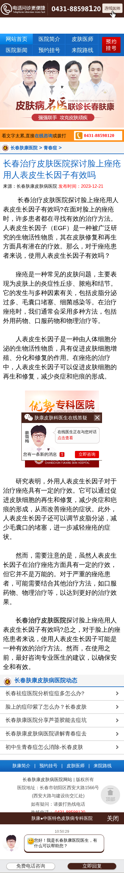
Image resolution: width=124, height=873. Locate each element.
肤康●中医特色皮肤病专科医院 (62, 818)
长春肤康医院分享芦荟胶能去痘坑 (46, 720)
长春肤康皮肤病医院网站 (47, 779)
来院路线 (82, 50)
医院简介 (49, 39)
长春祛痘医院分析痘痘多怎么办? (44, 693)
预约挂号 (49, 50)
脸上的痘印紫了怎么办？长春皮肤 (46, 707)
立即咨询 (87, 454)
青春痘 (50, 147)
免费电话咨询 (30, 865)
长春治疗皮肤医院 (41, 620)
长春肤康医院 (24, 147)
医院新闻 (16, 50)
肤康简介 (21, 765)
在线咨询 (44, 135)
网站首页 (16, 39)
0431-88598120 (99, 135)
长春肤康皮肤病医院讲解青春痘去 (46, 734)
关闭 (113, 818)
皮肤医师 (82, 39)
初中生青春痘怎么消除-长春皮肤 (44, 747)
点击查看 (65, 438)
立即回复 (92, 865)
